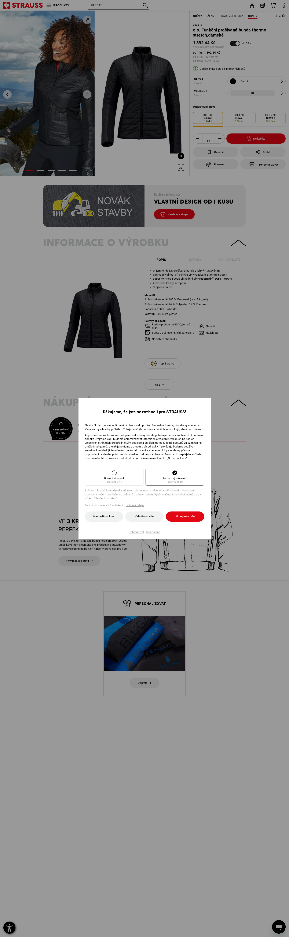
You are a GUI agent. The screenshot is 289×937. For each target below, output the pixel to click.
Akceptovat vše (185, 516)
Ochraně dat (136, 532)
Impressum (153, 532)
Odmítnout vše (144, 516)
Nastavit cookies (103, 516)
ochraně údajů (135, 505)
